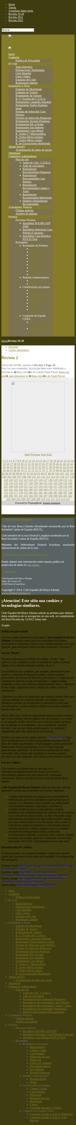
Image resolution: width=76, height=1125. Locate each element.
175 (6, 492)
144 (60, 483)
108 (24, 476)
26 (8, 464)
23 (68, 460)
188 (70, 492)
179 (26, 492)
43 (68, 464)
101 (62, 473)
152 (30, 486)
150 (21, 486)
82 (64, 470)
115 (57, 476)
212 (53, 499)
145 (65, 483)
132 (70, 480)
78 (50, 470)
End (49, 454)
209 (38, 499)
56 (43, 467)
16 (44, 460)
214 (63, 499)
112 (43, 476)
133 (6, 483)
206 (23, 499)
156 (50, 486)
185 (55, 492)
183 (45, 492)
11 (26, 460)
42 (64, 464)
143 (55, 483)
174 (70, 489)
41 (61, 464)
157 (55, 486)
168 (40, 489)
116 (62, 476)
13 (33, 460)
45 (4, 467)
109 (29, 476)
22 (65, 460)
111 (38, 476)
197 (45, 495)
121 (16, 480)
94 (35, 473)
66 (8, 470)
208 (33, 499)
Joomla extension (51, 503)
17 (47, 460)
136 (21, 483)
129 (55, 480)
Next (43, 454)
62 (64, 467)
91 (24, 473)
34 (36, 464)
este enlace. (33, 564)
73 (32, 470)
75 (39, 470)
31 (25, 464)
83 (68, 470)
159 (65, 486)
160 (70, 486)
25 (4, 464)
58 (50, 467)
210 (43, 499)
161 (6, 489)
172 (60, 489)
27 (11, 464)
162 (11, 489)
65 (4, 470)
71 (25, 470)
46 (8, 467)
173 (65, 489)
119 (6, 480)
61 (61, 467)
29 (18, 464)
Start (27, 454)
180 (30, 492)
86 (6, 473)
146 (70, 483)
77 (46, 470)
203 (8, 499)
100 (57, 473)
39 (53, 464)
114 (53, 476)
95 (38, 473)
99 (52, 473)
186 (60, 492)
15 (40, 460)
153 (35, 486)
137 (26, 483)
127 (45, 480)
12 (29, 460)
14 (37, 460)
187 (65, 492)
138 (30, 483)
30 (22, 464)
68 (15, 470)
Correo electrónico (18, 350)
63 (68, 467)
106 (14, 476)
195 (35, 495)
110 (34, 476)
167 (35, 489)
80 (57, 470)
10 (23, 460)
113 (48, 476)
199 (55, 495)
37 (46, 464)
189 (6, 495)
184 (50, 492)
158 (60, 486)
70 (22, 470)
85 (3, 473)
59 (53, 467)
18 (51, 460)
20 (58, 460)
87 (10, 473)
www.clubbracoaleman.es (15, 593)
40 (57, 464)
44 (71, 464)
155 (45, 486)
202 (70, 495)
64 (71, 467)
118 (72, 476)
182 (40, 492)
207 (28, 499)
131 (65, 480)
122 (21, 480)
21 (61, 460)
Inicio (4, 340)
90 (21, 473)
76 (43, 470)
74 (36, 470)
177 (16, 492)
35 (39, 464)
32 (29, 464)
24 (72, 460)
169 (45, 489)
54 (36, 467)
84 (71, 470)
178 (21, 492)
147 (6, 486)
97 (45, 473)
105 (9, 476)
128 (50, 480)
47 (11, 467)
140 (40, 483)
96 (42, 473)
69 (18, 470)
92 (28, 473)
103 (72, 473)
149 (16, 486)
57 (46, 467)
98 (49, 473)
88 (14, 473)
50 (22, 467)
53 (32, 467)
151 (26, 486)
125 (35, 480)
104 (4, 476)
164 (21, 489)
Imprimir (13, 346)
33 (32, 464)
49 (18, 467)
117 (67, 476)
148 (11, 486)
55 (39, 467)
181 (35, 492)
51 (25, 467)
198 (50, 495)
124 (30, 480)
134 (11, 483)
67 (11, 470)
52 (29, 467)
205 (18, 499)
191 (16, 495)
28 (15, 464)
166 (30, 489)
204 (13, 499)
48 (15, 467)
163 (16, 489)
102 (67, 473)
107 (19, 476)
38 (50, 464)
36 (43, 464)
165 (26, 489)
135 (16, 483)
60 (57, 467)
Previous (35, 454)
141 (45, 483)
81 (61, 470)
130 (60, 480)
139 (35, 483)
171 (55, 489)
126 (40, 480)
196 (40, 495)
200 (60, 495)
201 (65, 495)
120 (11, 480)
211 (48, 499)
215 (68, 499)
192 (21, 495)
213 (58, 499)
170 (50, 489)
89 (17, 473)
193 (26, 495)
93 (31, 473)
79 (53, 470)
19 (54, 460)
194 (30, 495)
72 (29, 470)
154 (40, 486)
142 (50, 483)
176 (11, 492)
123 (26, 480)
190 (11, 495)
